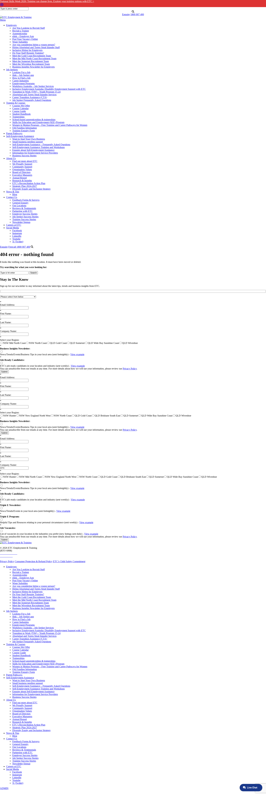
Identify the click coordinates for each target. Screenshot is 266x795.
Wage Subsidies (20, 42)
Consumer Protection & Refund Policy (33, 561)
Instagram (17, 233)
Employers (11, 25)
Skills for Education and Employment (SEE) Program (38, 122)
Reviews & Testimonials (24, 208)
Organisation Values (22, 169)
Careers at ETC (13, 225)
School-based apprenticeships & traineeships (33, 119)
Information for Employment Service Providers (35, 153)
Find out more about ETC (24, 161)
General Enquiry (20, 202)
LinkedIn (16, 236)
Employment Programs (23, 83)
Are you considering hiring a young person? (33, 44)
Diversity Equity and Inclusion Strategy (31, 189)
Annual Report (19, 177)
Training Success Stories (24, 219)
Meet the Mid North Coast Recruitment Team (34, 58)
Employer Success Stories (24, 214)
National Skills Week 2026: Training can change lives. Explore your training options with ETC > (47, 1)
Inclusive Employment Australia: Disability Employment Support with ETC (49, 89)
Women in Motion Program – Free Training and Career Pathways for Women (49, 125)
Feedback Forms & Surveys (25, 200)
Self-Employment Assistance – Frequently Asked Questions (41, 144)
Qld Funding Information (24, 128)
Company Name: (8, 329)
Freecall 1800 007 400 (19, 247)
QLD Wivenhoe (130, 343)
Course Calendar (20, 108)
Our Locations (19, 205)
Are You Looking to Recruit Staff (28, 28)
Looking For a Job (21, 72)
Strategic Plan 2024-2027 (24, 186)
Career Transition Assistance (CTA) (29, 97)
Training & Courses (15, 103)
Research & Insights (22, 180)
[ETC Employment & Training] (16, 17)
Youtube (16, 239)
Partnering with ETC (22, 211)
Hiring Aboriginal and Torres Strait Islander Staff (36, 47)
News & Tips (12, 191)
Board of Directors (21, 172)
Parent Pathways (14, 133)
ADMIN (4, 788)
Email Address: (7, 303)
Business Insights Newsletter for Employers (33, 67)
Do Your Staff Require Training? (28, 53)
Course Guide (19, 111)
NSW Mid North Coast (14, 343)
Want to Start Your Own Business (28, 139)
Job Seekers (12, 69)
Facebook (17, 230)
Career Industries (20, 80)
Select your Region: (9, 338)
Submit (4, 372)
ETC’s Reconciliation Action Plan (28, 183)
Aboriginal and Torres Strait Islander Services (34, 94)
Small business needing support (27, 141)
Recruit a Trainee (20, 30)
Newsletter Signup (21, 222)
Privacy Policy (130, 368)
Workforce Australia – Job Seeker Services (33, 86)
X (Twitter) (17, 241)
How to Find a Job (21, 78)
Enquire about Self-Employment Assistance (33, 150)
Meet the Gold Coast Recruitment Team (31, 55)
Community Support (22, 166)
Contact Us (11, 197)
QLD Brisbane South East (107, 415)
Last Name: (5, 321)
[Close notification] (2, 5)
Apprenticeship (19, 33)
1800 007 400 (137, 14)
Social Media (12, 227)
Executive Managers (22, 175)
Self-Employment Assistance (20, 136)
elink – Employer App (23, 36)
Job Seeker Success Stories (25, 216)
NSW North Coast (38, 343)
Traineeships (18, 116)
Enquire (126, 14)
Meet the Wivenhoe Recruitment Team (31, 64)
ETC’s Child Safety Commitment (69, 561)
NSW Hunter (9, 415)
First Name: (5, 312)
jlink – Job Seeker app (23, 75)
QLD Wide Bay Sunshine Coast (103, 343)
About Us (11, 158)
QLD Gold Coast (58, 343)
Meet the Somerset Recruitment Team (30, 61)
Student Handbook (21, 114)
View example (77, 354)
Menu (3, 20)
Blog (14, 194)
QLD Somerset (77, 343)
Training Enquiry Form (23, 130)
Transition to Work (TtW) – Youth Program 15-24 (36, 91)
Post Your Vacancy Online (25, 39)
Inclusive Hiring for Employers (27, 50)
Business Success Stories (24, 155)
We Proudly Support (22, 164)
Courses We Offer (21, 105)
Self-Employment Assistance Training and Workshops (38, 147)
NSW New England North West (34, 415)
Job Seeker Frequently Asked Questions (31, 100)
